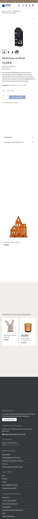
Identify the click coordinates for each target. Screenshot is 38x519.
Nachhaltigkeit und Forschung (11, 457)
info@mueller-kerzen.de (13, 445)
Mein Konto (5, 497)
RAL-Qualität (6, 454)
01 (4, 91)
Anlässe (9, 11)
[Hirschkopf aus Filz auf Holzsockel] (10, 326)
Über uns (5, 464)
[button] (19, 5)
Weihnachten (16, 11)
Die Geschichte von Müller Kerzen (12, 467)
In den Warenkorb (17, 97)
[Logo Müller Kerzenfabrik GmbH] (6, 5)
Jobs (3, 475)
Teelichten (27, 79)
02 (8, 91)
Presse (4, 482)
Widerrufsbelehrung (8, 516)
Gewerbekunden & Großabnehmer (12, 510)
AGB (3, 513)
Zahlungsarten (6, 507)
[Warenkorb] (33, 5)
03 (12, 91)
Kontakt (4, 479)
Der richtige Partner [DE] (9, 485)
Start (3, 11)
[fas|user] (29, 5)
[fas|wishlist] (26, 5)
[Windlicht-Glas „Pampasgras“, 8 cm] (28, 326)
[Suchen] (23, 5)
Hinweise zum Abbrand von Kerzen (12, 460)
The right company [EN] (9, 488)
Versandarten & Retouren (10, 504)
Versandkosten (12, 66)
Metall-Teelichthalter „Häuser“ (12, 242)
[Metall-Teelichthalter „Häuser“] (19, 224)
